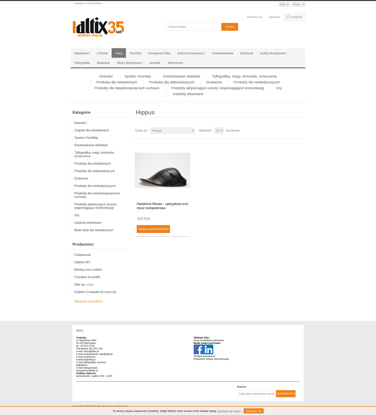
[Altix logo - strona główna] (115, 26)
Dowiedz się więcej (229, 410)
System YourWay (138, 76)
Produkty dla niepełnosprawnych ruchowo (126, 88)
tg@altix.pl (81, 365)
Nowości (106, 76)
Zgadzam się (254, 410)
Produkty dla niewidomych (116, 82)
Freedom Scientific (87, 277)
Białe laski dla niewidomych (93, 230)
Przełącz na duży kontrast (88, 3)
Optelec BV (82, 262)
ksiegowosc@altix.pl (87, 370)
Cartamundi (82, 254)
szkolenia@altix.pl (86, 359)
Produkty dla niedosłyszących (257, 82)
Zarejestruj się (254, 17)
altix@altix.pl (106, 354)
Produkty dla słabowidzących (171, 82)
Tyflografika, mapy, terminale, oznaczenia (244, 76)
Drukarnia (214, 82)
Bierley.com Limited (88, 269)
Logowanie (274, 17)
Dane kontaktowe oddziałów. (209, 340)
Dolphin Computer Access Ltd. (95, 292)
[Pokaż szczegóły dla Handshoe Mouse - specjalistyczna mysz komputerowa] (162, 170)
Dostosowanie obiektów (181, 76)
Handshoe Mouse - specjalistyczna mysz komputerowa (162, 206)
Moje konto (175, 63)
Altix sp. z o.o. (84, 284)
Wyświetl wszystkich (88, 301)
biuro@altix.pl (91, 351)
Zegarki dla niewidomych (91, 130)
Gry (279, 88)
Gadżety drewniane (188, 94)
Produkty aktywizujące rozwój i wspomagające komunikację (217, 88)
